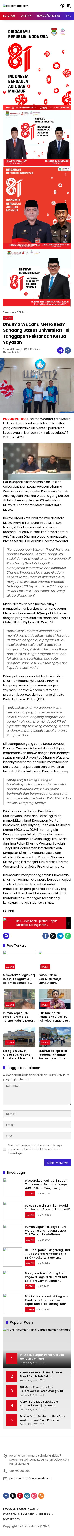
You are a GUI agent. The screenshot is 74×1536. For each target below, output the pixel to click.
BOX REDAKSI (11, 1519)
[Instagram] (34, 1496)
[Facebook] (45, 936)
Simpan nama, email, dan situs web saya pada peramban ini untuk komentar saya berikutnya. (35, 1149)
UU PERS (44, 1514)
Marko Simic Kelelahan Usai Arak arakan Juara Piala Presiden (42, 1418)
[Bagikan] (68, 350)
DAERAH (8, 318)
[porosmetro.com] (16, 5)
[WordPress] (27, 1496)
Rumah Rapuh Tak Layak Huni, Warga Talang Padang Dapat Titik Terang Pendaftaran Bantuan (18, 1017)
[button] (62, 5)
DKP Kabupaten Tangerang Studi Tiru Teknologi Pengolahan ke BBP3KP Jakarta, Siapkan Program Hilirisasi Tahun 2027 (54, 1017)
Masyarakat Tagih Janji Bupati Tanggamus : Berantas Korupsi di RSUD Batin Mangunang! (19, 979)
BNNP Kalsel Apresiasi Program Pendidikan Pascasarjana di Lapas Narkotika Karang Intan (55, 1054)
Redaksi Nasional (12, 349)
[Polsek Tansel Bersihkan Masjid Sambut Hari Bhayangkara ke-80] (55, 961)
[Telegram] (60, 936)
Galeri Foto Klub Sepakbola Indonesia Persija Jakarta (39, 1403)
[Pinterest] (20, 1496)
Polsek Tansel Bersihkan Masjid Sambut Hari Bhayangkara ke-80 (52, 979)
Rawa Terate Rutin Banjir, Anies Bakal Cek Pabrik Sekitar (41, 1374)
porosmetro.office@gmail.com (30, 1478)
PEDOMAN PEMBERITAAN (19, 1509)
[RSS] (41, 1496)
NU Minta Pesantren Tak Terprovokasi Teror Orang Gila (41, 1389)
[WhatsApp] (68, 936)
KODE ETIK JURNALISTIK (18, 1514)
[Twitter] (53, 936)
